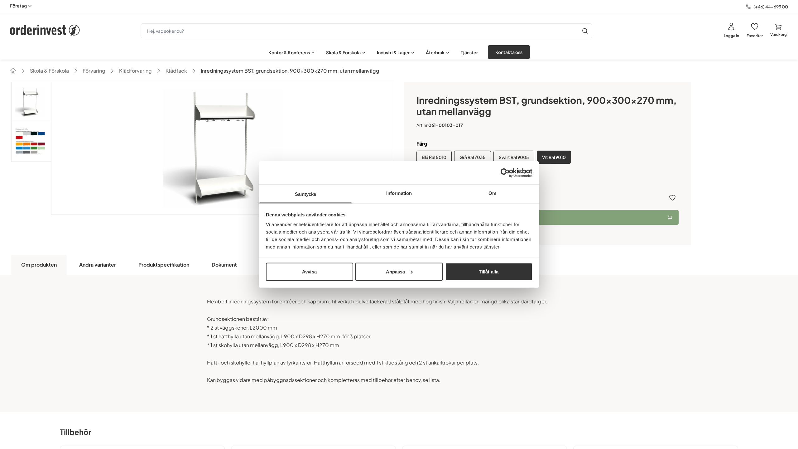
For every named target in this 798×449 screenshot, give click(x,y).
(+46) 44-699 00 (770, 6)
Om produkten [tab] (39, 264)
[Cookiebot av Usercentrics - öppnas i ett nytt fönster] (505, 172)
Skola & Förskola (343, 52)
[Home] (13, 71)
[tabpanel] (399, 343)
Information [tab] (399, 193)
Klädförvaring (135, 70)
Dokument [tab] (224, 264)
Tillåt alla (488, 271)
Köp (427, 217)
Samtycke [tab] (305, 194)
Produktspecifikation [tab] (163, 264)
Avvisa (309, 271)
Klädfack (176, 70)
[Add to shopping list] (672, 198)
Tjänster (469, 52)
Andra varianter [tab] (97, 264)
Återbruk (435, 52)
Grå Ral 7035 (472, 157)
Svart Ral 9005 (514, 157)
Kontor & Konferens (289, 52)
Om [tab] (492, 193)
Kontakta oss (508, 52)
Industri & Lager (393, 52)
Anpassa (395, 271)
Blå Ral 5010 (434, 157)
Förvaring (94, 70)
